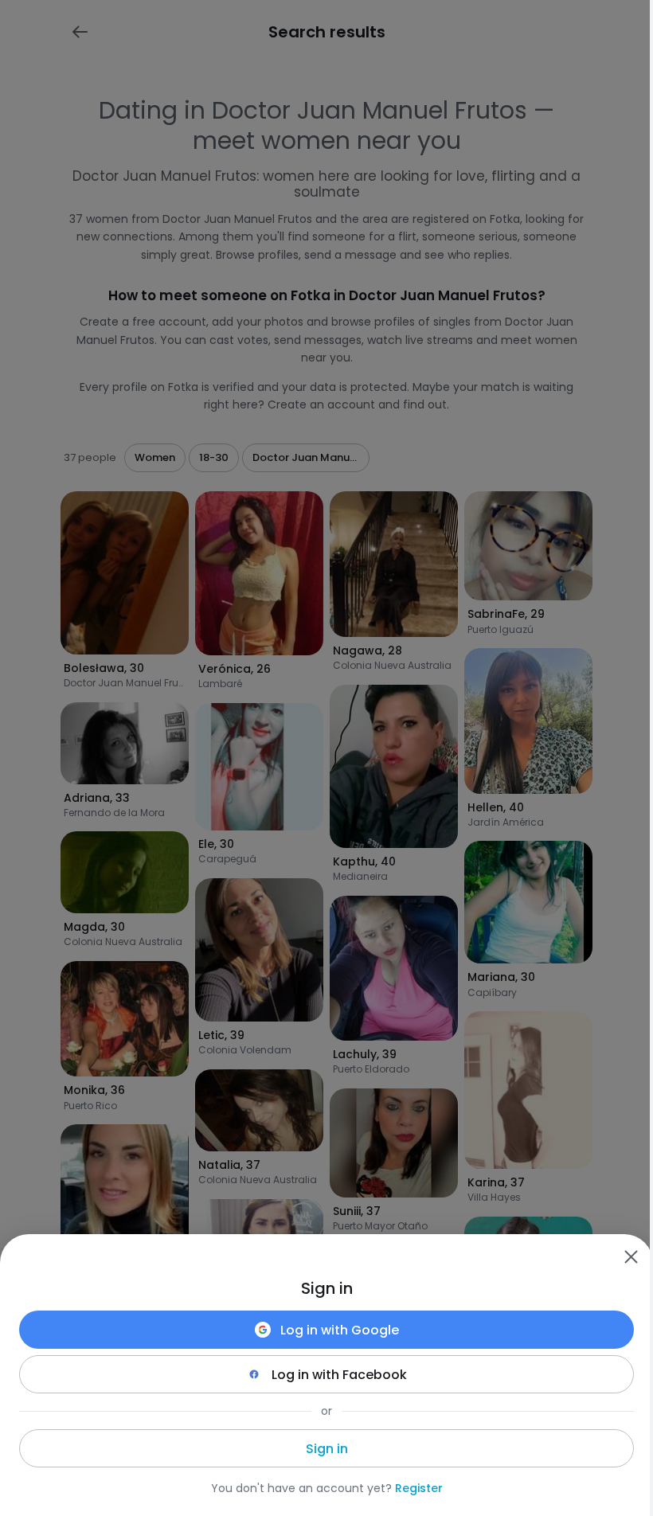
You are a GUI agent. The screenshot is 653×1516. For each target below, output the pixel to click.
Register (419, 1488)
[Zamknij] (631, 1256)
